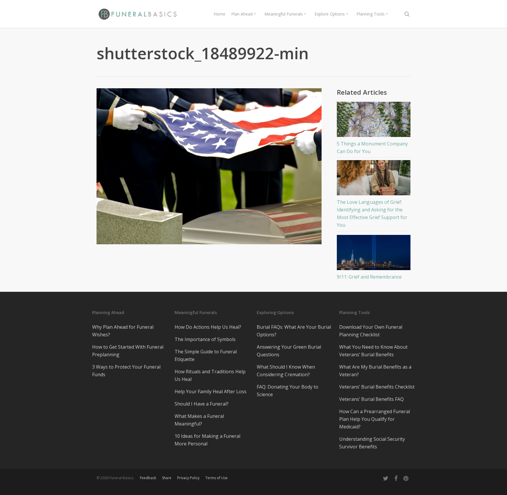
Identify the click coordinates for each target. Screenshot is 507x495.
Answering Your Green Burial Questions (289, 351)
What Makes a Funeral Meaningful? (199, 420)
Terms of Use (216, 477)
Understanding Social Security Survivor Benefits (372, 443)
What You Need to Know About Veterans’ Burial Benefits (373, 351)
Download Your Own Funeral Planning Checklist (370, 331)
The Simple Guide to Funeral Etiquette (206, 355)
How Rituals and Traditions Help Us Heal (210, 375)
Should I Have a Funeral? (202, 404)
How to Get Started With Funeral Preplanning (127, 351)
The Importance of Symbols (205, 339)
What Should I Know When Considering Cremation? (286, 371)
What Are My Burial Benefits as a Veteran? (375, 371)
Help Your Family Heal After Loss (210, 391)
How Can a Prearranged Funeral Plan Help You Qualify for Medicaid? (374, 419)
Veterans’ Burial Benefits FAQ (371, 399)
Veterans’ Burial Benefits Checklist (377, 387)
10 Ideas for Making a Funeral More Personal (207, 440)
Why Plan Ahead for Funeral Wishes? (122, 331)
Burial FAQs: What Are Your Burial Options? (294, 331)
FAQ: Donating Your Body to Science (287, 391)
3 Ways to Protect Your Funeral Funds (126, 371)
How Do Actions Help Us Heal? (208, 327)
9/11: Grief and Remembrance (369, 277)
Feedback (148, 477)
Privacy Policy (188, 477)
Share (166, 477)
